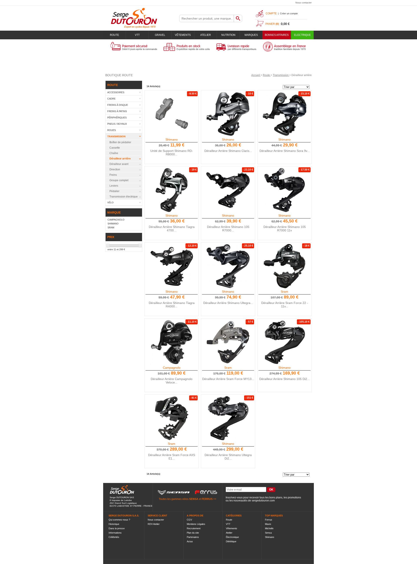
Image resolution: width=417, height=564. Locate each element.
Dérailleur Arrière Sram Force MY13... (228, 379)
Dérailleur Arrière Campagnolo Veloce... (171, 380)
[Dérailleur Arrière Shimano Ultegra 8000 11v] (228, 266)
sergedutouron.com (263, 500)
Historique (114, 524)
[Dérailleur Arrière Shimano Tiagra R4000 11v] (171, 266)
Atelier (205, 34)
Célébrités (114, 537)
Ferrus (268, 519)
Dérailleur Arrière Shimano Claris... (228, 151)
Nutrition (228, 34)
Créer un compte (289, 13)
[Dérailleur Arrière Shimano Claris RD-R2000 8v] (228, 114)
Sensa (268, 532)
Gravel (160, 34)
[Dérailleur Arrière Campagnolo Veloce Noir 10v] (171, 342)
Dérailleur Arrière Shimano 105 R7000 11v (284, 228)
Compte (271, 13)
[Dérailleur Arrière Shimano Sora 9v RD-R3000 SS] (284, 114)
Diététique (231, 541)
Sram (284, 291)
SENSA (193, 499)
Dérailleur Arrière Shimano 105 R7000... (228, 228)
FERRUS (207, 499)
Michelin (269, 528)
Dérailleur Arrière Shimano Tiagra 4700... (172, 228)
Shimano (171, 139)
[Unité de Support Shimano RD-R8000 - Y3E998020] (171, 114)
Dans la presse (117, 528)
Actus (190, 541)
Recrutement (193, 528)
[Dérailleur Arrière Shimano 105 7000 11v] (284, 190)
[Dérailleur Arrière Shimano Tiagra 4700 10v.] (171, 190)
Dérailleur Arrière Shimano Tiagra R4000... (172, 304)
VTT (137, 34)
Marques (251, 34)
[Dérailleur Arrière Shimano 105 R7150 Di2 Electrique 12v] (284, 342)
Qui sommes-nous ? (119, 519)
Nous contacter (303, 2)
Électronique (232, 537)
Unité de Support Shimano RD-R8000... (171, 152)
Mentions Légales (196, 524)
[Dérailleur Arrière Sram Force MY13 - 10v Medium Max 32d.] (228, 342)
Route (114, 34)
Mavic (268, 524)
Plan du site (193, 532)
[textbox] (206, 18)
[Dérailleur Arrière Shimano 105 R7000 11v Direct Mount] (228, 190)
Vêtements (183, 34)
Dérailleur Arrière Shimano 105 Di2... (284, 379)
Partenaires (193, 537)
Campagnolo (171, 367)
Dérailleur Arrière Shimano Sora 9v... (285, 151)
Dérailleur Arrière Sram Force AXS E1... (171, 456)
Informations (115, 532)
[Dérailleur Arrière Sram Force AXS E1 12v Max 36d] (171, 418)
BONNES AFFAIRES (277, 34)
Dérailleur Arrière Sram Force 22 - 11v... (284, 304)
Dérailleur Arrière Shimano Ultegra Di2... (228, 456)
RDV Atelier (154, 524)
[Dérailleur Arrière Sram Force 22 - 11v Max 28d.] (284, 266)
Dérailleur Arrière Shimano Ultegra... (228, 303)
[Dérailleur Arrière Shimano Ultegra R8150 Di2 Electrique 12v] (228, 418)
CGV (189, 519)
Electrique (302, 34)
